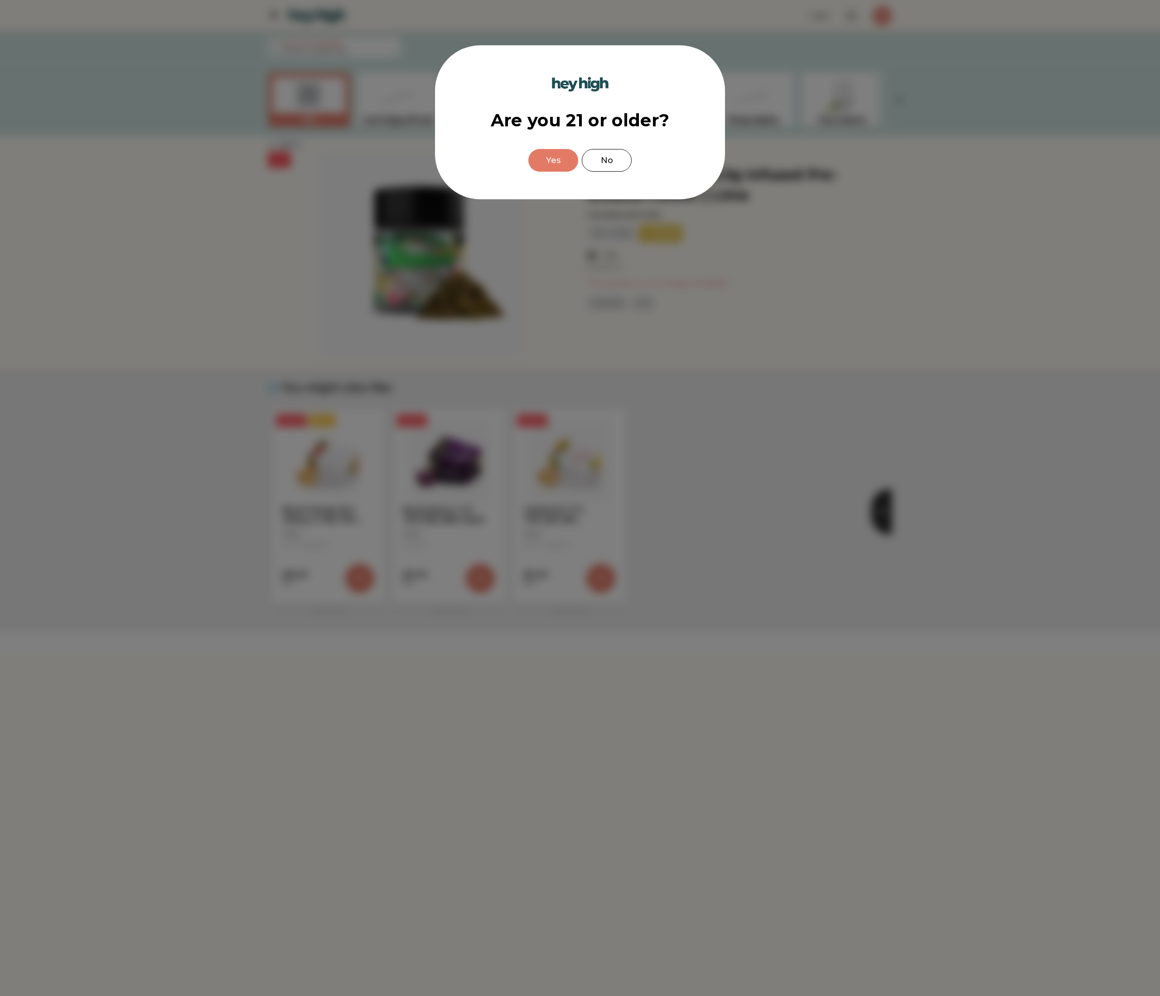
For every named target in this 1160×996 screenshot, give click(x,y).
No (607, 160)
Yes (553, 160)
